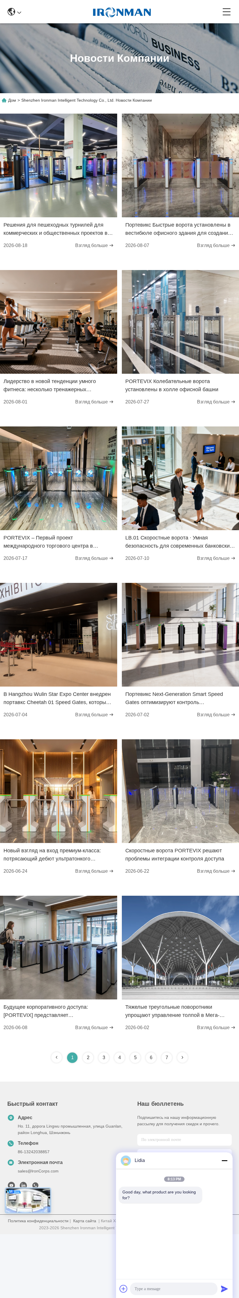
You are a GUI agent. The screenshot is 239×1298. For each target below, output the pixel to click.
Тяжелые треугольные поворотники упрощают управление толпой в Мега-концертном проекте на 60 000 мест (172, 1011)
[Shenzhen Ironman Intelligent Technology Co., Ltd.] (122, 11)
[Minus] (224, 1160)
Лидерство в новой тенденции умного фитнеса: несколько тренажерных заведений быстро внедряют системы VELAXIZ (49, 386)
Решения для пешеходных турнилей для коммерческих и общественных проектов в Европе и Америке (55, 229)
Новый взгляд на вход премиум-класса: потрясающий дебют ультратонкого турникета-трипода (52, 855)
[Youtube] (11, 1187)
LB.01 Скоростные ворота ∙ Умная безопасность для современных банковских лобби (178, 542)
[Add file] (123, 1288)
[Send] (224, 1288)
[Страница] (182, 1057)
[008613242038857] (35, 1187)
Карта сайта (84, 1220)
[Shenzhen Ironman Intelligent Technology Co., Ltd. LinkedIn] (23, 1187)
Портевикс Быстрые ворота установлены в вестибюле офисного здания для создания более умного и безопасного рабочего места (179, 229)
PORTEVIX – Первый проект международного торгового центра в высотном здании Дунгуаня (48, 542)
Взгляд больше (92, 245)
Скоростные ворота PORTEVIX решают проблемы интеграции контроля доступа (174, 855)
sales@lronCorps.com (38, 1171)
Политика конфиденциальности (38, 1220)
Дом (12, 100)
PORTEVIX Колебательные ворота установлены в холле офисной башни (171, 385)
